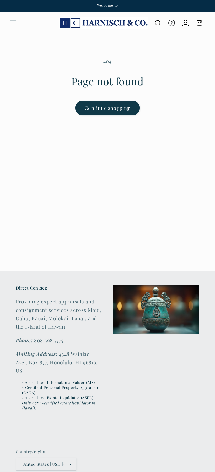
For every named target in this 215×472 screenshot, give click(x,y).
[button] (13, 23)
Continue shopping (107, 108)
